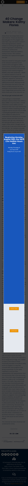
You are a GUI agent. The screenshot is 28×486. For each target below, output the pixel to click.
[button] (23, 139)
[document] (14, 243)
